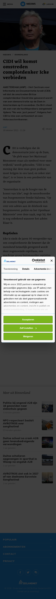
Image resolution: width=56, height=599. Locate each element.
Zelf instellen (26, 328)
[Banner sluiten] (51, 261)
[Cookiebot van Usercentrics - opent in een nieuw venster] (33, 261)
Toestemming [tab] (10, 269)
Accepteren (28, 319)
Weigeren (28, 336)
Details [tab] (25, 269)
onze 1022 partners (21, 284)
